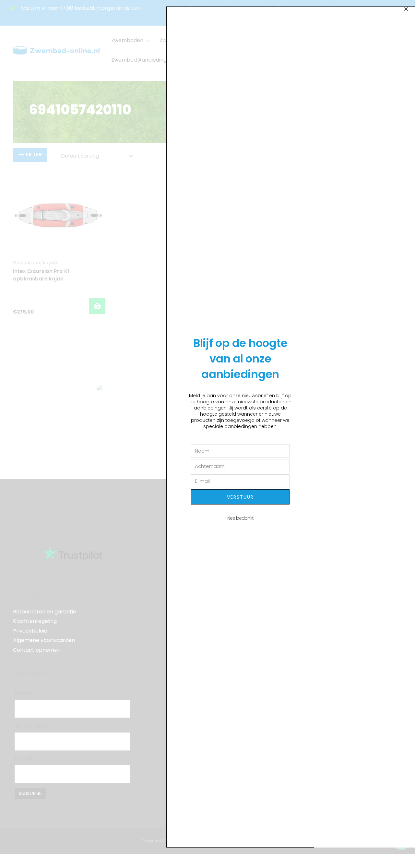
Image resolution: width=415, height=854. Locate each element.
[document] (207, 427)
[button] (406, 8)
